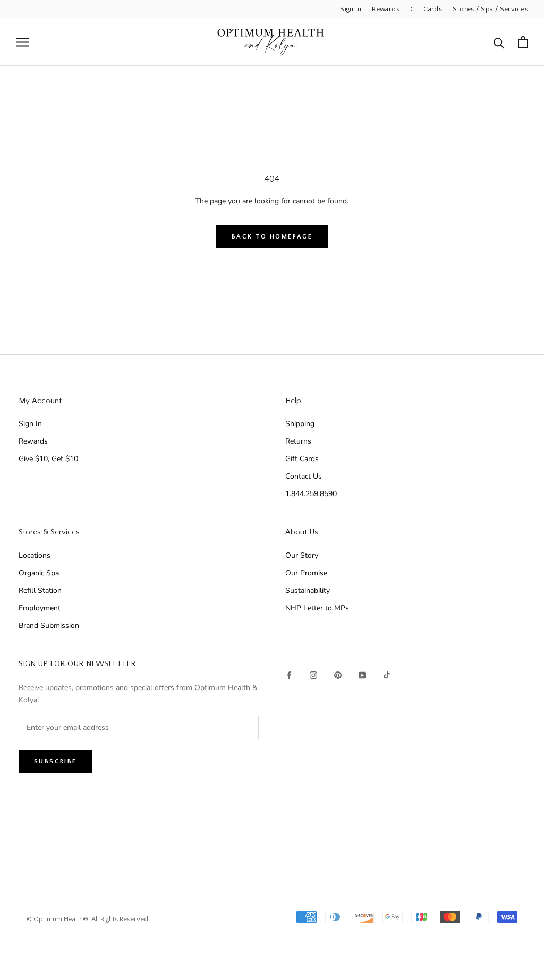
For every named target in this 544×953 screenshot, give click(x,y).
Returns (298, 441)
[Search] (499, 42)
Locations (34, 555)
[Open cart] (523, 42)
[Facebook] (289, 674)
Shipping (299, 424)
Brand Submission (49, 625)
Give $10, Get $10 (48, 459)
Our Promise (306, 573)
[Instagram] (313, 674)
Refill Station (40, 590)
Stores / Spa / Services (490, 9)
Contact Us (303, 476)
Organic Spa (39, 573)
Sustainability (307, 590)
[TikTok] (386, 674)
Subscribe (55, 761)
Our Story (301, 555)
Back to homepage (272, 236)
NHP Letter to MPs (317, 608)
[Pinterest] (338, 674)
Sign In (350, 9)
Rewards (386, 9)
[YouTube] (362, 674)
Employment (40, 608)
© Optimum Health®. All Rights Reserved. (88, 919)
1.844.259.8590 (311, 494)
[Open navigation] (22, 42)
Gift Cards (426, 9)
